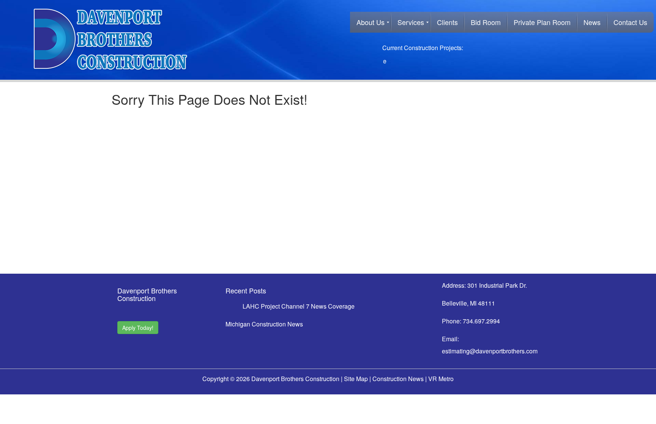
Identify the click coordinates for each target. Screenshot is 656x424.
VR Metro (441, 378)
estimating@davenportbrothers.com (490, 351)
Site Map (356, 378)
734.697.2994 (481, 321)
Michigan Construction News (264, 324)
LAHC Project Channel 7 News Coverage (299, 306)
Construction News (398, 378)
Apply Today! (137, 327)
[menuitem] (370, 22)
